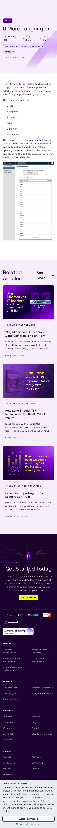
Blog (34, 722)
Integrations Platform (42, 693)
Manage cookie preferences (28, 824)
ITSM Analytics (10, 693)
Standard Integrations (43, 734)
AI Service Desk (10, 687)
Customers (8, 722)
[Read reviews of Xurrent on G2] (47, 614)
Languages (37, 46)
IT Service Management (9, 651)
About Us (7, 716)
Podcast (36, 716)
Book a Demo (9, 763)
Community (37, 763)
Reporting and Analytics (24, 486)
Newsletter (8, 774)
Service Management (21, 325)
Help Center (8, 739)
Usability (9, 52)
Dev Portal (8, 734)
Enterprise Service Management (12, 660)
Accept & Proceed (28, 818)
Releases (36, 757)
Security (36, 728)
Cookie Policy (40, 800)
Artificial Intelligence (16, 46)
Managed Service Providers (40, 651)
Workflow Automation (42, 687)
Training (6, 768)
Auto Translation (25, 83)
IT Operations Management (38, 660)
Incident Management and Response (13, 669)
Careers (35, 768)
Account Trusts (10, 699)
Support (7, 757)
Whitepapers (9, 728)
